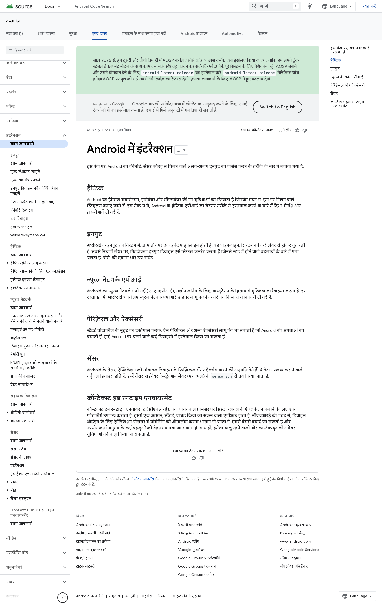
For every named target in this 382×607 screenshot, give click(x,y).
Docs (49, 6)
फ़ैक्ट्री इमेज (84, 558)
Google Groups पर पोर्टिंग (197, 574)
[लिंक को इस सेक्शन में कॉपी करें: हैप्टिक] (109, 189)
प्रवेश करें (369, 6)
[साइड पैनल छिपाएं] (62, 597)
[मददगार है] (297, 130)
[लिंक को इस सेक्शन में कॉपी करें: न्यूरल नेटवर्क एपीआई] (146, 280)
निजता (162, 596)
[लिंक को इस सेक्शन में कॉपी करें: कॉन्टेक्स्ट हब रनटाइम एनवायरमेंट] (177, 398)
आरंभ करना (46, 33)
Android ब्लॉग (188, 541)
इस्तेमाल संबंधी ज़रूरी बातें (93, 533)
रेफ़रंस (262, 33)
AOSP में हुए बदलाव (246, 79)
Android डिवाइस (194, 33)
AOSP (91, 130)
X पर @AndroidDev (193, 533)
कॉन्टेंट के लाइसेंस (142, 479)
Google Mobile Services (299, 549)
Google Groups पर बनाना (197, 566)
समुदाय (114, 596)
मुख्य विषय (99, 33)
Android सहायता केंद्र (295, 524)
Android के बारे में (90, 596)
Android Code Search (94, 6)
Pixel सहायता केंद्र (292, 533)
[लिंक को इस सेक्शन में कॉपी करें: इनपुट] (107, 234)
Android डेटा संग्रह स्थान (93, 524)
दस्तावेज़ (13, 21)
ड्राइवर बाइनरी (85, 566)
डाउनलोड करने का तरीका (93, 541)
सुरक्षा (73, 33)
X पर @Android (190, 524)
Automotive (233, 33)
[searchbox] (35, 50)
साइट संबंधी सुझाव (187, 596)
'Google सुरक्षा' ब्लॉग (192, 549)
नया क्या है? (14, 33)
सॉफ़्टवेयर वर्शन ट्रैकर (294, 566)
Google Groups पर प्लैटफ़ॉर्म (199, 558)
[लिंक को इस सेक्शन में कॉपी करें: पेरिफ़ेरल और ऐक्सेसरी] (148, 320)
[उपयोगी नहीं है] (305, 130)
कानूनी (130, 596)
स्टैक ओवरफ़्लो (290, 558)
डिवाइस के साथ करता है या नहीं (144, 33)
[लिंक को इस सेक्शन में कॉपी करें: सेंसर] (104, 359)
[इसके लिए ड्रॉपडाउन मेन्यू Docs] (61, 6)
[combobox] (275, 6)
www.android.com (295, 541)
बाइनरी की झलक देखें (91, 549)
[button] (31, 63)
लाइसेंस (146, 596)
